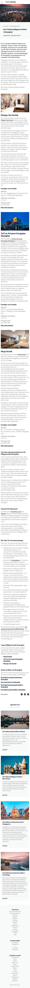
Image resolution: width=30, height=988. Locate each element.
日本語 (15, 933)
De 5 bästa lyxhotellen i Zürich (13, 731)
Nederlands (15, 926)
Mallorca (15, 980)
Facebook (15, 944)
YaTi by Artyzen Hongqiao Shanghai (11, 240)
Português (15, 931)
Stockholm (15, 957)
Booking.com (16, 512)
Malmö (15, 979)
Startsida (5, 26)
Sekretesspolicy (15, 913)
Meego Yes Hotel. (7, 120)
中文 (15, 935)
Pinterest (15, 949)
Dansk (15, 929)
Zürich (15, 975)
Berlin (15, 961)
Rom (15, 970)
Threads (15, 948)
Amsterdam (15, 966)
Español (15, 918)
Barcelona (15, 973)
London (15, 971)
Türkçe (15, 927)
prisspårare (15, 560)
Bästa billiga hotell (15, 26)
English (15, 917)
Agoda (3, 513)
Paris (15, 959)
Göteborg (15, 977)
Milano (15, 968)
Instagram (15, 942)
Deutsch (15, 915)
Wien (15, 964)
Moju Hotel (22, 354)
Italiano (15, 922)
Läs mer (4, 749)
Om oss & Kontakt (15, 911)
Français (15, 920)
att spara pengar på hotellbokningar (14, 628)
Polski (15, 924)
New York (15, 962)
